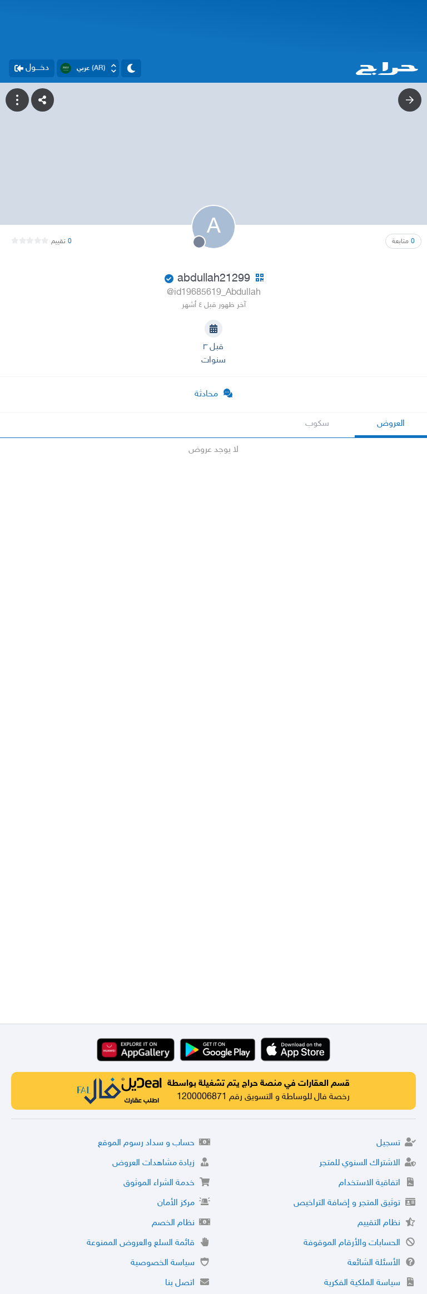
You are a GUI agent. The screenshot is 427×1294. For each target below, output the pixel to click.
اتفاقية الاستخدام (369, 1183)
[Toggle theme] (131, 68)
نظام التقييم (379, 1223)
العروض (391, 424)
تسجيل (388, 1143)
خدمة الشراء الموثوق (159, 1183)
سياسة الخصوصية (163, 1263)
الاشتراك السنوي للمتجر (359, 1163)
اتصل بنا (180, 1283)
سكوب (317, 424)
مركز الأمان (176, 1203)
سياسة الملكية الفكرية (362, 1283)
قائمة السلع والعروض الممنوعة (141, 1243)
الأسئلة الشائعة (373, 1263)
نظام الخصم (173, 1223)
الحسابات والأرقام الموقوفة (352, 1243)
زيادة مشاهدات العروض (153, 1163)
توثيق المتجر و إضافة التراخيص (347, 1203)
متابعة (403, 241)
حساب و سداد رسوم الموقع (146, 1143)
